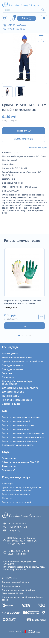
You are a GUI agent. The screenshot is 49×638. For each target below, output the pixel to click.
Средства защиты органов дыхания (20, 441)
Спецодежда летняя (12, 365)
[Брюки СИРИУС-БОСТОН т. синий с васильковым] (24, 58)
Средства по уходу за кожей (16, 502)
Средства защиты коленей (16, 421)
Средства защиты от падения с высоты (23, 437)
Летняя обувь (9, 466)
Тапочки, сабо (9, 470)
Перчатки (7, 498)
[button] (19, 335)
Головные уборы (10, 396)
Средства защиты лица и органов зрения (23, 433)
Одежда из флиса (11, 404)
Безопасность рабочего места (17, 445)
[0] (4, 18)
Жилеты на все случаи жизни (17, 357)
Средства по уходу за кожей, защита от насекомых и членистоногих (22, 489)
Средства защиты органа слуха (18, 425)
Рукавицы (7, 483)
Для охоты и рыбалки (13, 392)
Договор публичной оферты (15, 582)
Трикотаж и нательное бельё (17, 400)
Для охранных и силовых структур (20, 388)
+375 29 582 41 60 (16, 29)
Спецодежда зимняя (12, 369)
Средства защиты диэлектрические (21, 417)
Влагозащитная (10, 353)
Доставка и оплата (11, 586)
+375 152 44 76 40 (16, 25)
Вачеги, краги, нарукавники (16, 494)
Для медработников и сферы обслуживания (17, 382)
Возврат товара (9, 578)
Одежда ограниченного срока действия (22, 361)
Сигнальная (8, 377)
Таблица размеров (38, 148)
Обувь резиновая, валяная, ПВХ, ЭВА (20, 462)
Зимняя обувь (9, 458)
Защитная (7, 373)
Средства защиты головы (15, 429)
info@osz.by (14, 530)
